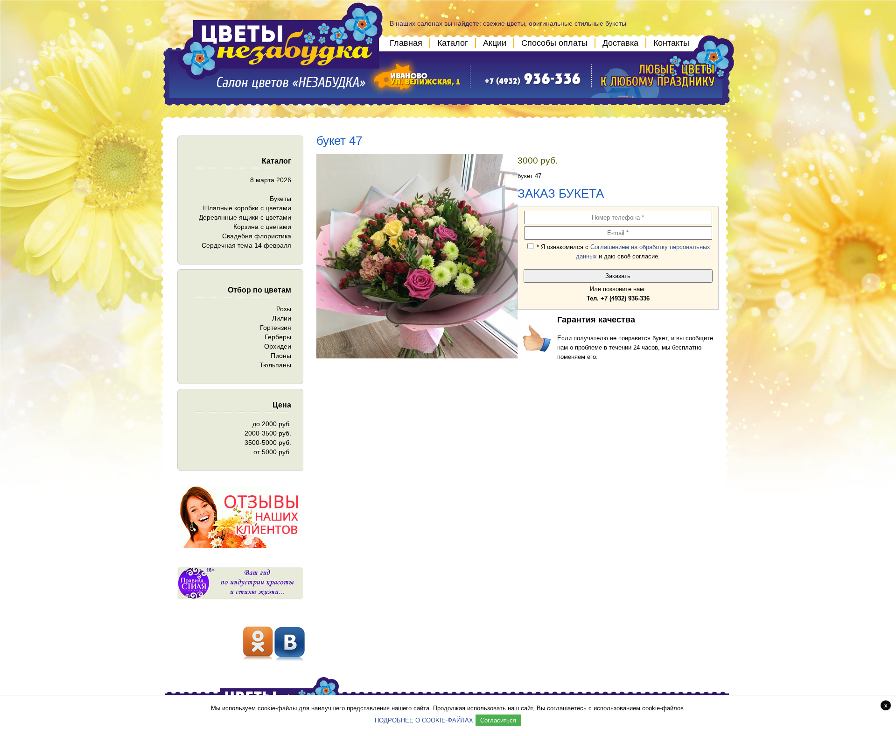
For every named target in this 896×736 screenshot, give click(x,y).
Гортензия (275, 327)
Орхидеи (277, 346)
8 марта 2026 (270, 180)
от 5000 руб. (272, 452)
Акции (494, 43)
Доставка (620, 43)
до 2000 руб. (271, 424)
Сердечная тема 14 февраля (246, 245)
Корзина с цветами (262, 226)
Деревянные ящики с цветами (245, 217)
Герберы (278, 337)
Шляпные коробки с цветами (247, 208)
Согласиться (498, 720)
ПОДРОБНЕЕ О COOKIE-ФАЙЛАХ (424, 720)
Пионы (281, 355)
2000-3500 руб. (268, 433)
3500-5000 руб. (268, 442)
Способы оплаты (554, 43)
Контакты (671, 43)
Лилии (281, 318)
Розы (283, 309)
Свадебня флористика (256, 236)
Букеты (280, 198)
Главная (406, 43)
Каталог (452, 43)
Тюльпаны (275, 365)
